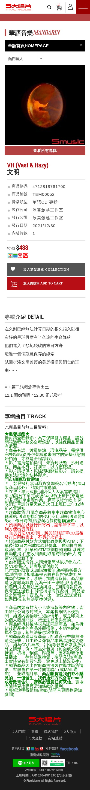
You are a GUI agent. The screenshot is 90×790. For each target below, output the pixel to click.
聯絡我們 (51, 731)
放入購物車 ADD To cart (43, 283)
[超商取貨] (33, 748)
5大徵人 (70, 731)
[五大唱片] (45, 721)
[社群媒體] (68, 748)
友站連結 (55, 738)
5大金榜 (35, 738)
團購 (34, 731)
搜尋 (49, 6)
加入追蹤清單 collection (46, 269)
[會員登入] (70, 6)
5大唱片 (18, 7)
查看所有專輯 (45, 150)
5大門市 (19, 731)
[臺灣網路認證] (54, 755)
